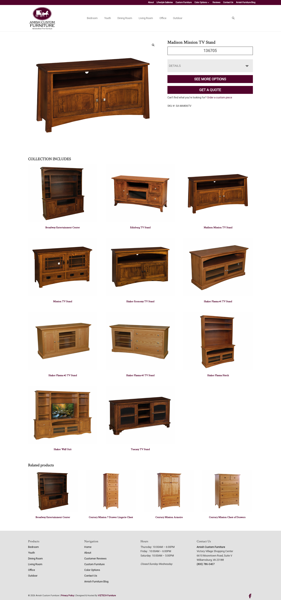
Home (87, 546)
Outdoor (177, 18)
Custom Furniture (184, 2)
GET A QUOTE (210, 90)
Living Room (146, 18)
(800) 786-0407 (206, 564)
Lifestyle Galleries (165, 2)
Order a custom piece (219, 97)
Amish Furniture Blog (245, 2)
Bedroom (92, 18)
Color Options (201, 2)
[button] (153, 45)
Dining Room (125, 18)
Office (163, 18)
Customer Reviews (95, 558)
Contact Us (228, 2)
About (151, 2)
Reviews (216, 2)
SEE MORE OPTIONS (210, 79)
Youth (107, 18)
